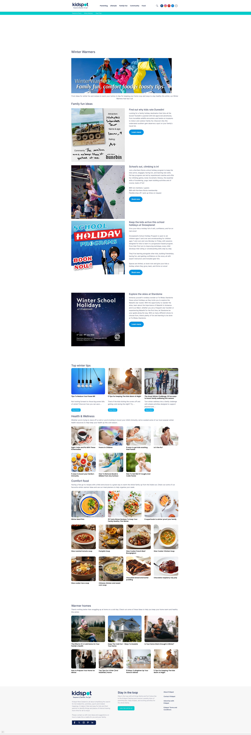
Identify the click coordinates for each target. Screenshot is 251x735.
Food (144, 6)
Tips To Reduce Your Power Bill (83, 396)
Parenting (104, 6)
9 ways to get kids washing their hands (137, 448)
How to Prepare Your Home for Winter (83, 671)
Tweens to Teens (76, 13)
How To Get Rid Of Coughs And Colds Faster (138, 475)
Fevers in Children (106, 447)
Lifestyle (113, 6)
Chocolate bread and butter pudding (137, 579)
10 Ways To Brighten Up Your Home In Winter (137, 671)
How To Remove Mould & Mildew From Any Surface (108, 475)
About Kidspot (169, 692)
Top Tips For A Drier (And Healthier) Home (108, 671)
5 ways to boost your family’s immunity (82, 475)
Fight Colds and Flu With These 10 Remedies (83, 448)
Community (134, 6)
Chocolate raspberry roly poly (165, 578)
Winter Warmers (88, 13)
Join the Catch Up (126, 708)
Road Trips (98, 13)
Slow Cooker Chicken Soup (164, 551)
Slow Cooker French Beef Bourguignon (135, 552)
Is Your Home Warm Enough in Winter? (159, 644)
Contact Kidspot (169, 696)
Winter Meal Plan (77, 519)
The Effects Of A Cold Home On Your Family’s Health (85, 645)
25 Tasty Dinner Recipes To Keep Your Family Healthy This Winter (122, 520)
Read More (75, 410)
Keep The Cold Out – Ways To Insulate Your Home (123, 645)
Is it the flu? (158, 447)
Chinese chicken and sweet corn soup (109, 584)
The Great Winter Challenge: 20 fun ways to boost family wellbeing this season (160, 397)
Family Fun (123, 6)
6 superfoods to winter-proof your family (160, 519)
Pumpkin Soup (104, 551)
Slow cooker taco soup (80, 583)
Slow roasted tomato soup (81, 551)
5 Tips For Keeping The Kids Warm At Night (124, 396)
